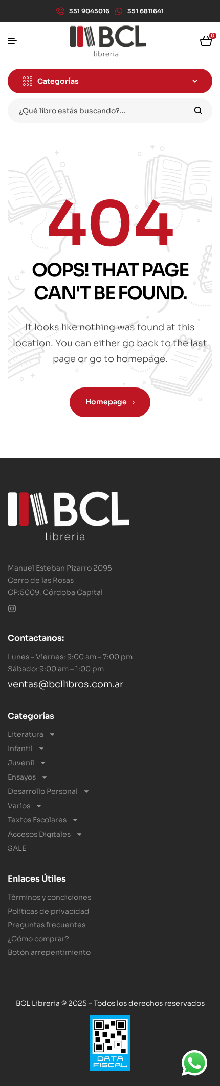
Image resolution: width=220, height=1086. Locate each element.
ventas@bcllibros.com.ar (65, 684)
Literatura (25, 734)
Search (198, 110)
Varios (19, 805)
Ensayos (22, 777)
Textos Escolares (37, 819)
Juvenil (21, 762)
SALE (17, 848)
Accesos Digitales (39, 834)
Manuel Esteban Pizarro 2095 (60, 568)
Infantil (20, 748)
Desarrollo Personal (43, 791)
